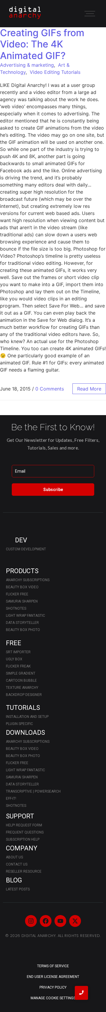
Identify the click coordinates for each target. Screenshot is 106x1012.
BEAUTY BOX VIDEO (22, 587)
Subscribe (53, 489)
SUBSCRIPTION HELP (22, 839)
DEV (21, 540)
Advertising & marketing (27, 65)
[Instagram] (31, 921)
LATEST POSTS (18, 889)
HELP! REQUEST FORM (24, 825)
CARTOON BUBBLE (21, 680)
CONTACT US (16, 864)
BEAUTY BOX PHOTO (23, 630)
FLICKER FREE (17, 594)
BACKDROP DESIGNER (24, 695)
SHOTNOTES (16, 608)
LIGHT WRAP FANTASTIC (25, 615)
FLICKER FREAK (18, 666)
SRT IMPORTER (18, 652)
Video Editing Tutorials (55, 72)
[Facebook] (46, 921)
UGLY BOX (14, 659)
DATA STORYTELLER (22, 623)
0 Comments (49, 389)
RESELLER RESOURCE (24, 871)
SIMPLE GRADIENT (20, 673)
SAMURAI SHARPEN (22, 601)
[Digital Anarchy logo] (25, 13)
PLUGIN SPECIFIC (19, 724)
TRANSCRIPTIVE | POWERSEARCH (33, 791)
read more (89, 389)
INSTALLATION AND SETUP (27, 717)
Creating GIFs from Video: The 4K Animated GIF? (42, 44)
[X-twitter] (75, 921)
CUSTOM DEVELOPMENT (26, 549)
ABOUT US (14, 857)
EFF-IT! (11, 798)
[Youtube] (60, 921)
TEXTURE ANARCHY (22, 688)
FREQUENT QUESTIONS (25, 832)
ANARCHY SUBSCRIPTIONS (27, 580)
